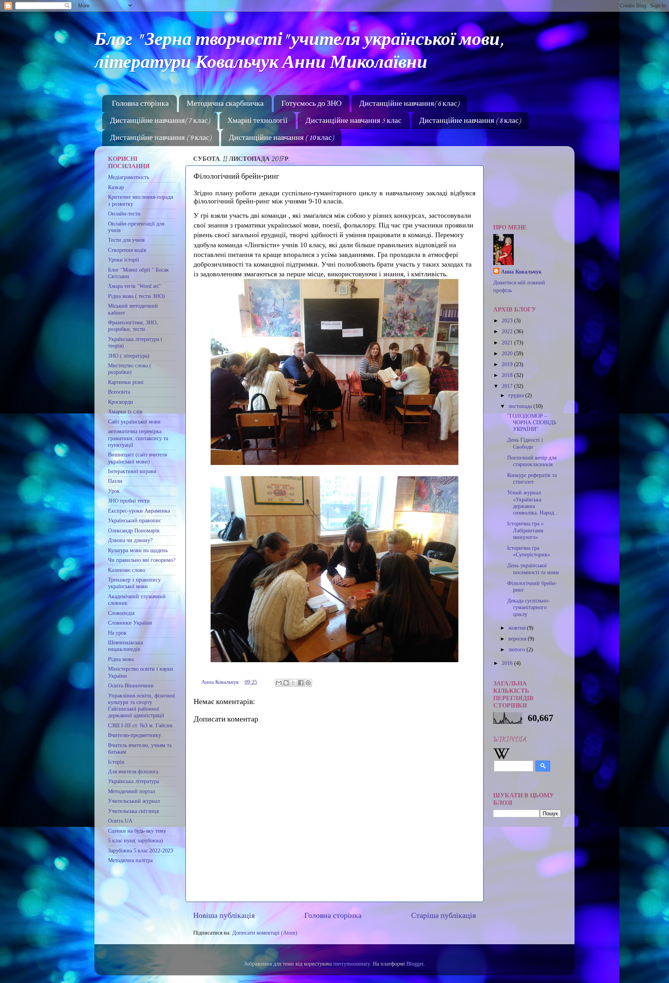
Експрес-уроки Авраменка (139, 511)
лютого (517, 649)
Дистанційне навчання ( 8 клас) (469, 121)
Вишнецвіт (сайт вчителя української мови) (137, 457)
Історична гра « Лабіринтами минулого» (525, 530)
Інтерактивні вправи (132, 471)
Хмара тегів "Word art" (134, 286)
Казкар (116, 187)
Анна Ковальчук (521, 272)
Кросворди (120, 402)
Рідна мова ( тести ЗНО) (136, 296)
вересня (518, 638)
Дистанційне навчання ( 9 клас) (160, 138)
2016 (508, 663)
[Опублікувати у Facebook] (301, 683)
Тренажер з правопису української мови (134, 583)
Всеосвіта (119, 392)
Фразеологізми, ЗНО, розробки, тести (133, 325)
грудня (516, 395)
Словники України (130, 623)
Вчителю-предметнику (134, 735)
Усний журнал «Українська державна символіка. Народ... (533, 502)
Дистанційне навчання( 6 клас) (409, 104)
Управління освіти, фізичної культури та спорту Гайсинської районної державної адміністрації (141, 705)
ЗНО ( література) (128, 356)
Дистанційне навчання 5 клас (353, 121)
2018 (508, 375)
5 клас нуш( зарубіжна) (135, 840)
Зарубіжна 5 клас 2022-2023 (140, 850)
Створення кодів (127, 250)
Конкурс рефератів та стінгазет (532, 478)
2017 (508, 386)
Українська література (133, 781)
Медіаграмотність (128, 177)
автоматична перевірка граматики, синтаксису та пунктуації (138, 438)
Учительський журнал (134, 801)
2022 (508, 331)
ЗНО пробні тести (129, 501)
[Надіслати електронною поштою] (279, 683)
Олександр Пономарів (134, 530)
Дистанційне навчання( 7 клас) (159, 121)
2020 (508, 353)
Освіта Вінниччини (131, 685)
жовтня (517, 628)
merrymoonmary (351, 964)
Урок (114, 491)
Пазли (115, 481)
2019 (508, 364)
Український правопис (134, 520)
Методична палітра (130, 860)
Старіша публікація (443, 915)
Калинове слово (126, 570)
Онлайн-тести (124, 213)
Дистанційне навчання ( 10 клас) (281, 138)
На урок (117, 633)
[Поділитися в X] (293, 683)
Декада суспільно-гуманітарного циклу (528, 607)
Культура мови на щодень (138, 550)
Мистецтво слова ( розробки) (129, 368)
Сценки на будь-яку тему (137, 831)
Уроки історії (123, 260)
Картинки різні (126, 382)
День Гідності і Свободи (525, 443)
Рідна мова (121, 659)
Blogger (415, 964)
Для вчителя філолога (133, 771)
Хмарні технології (257, 121)
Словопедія (121, 613)
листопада (520, 406)
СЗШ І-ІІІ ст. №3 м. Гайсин (140, 725)
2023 (508, 320)
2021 (508, 342)
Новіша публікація (224, 915)
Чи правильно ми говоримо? (141, 560)
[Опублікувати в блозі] (286, 683)
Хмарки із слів (125, 411)
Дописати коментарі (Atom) (264, 933)
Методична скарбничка (225, 104)
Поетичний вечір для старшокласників (531, 460)
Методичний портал (131, 791)
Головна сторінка (140, 104)
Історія (116, 762)
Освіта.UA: (121, 821)
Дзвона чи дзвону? (130, 540)
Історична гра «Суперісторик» (528, 551)
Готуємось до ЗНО (311, 104)
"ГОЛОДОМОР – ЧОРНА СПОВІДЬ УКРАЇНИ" (531, 422)
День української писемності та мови (533, 568)
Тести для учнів (126, 240)
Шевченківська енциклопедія (125, 645)
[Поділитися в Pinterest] (308, 683)
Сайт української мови (134, 421)
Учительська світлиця (133, 811)
